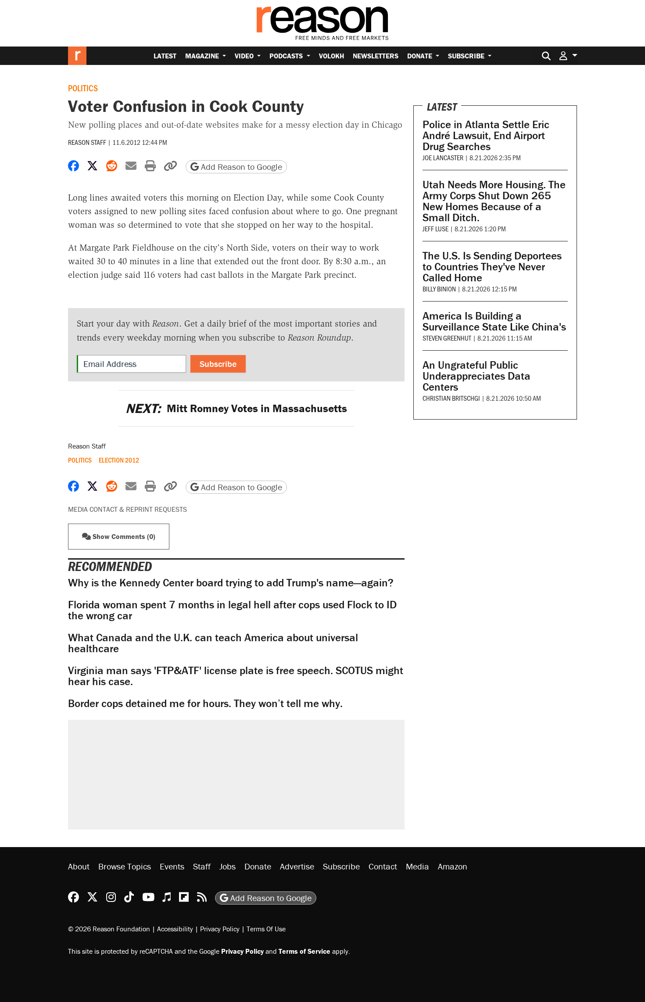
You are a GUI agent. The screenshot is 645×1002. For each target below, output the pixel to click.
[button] (568, 55)
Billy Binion (439, 288)
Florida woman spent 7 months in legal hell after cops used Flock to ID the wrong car (232, 610)
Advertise (297, 866)
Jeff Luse (435, 228)
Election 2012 (119, 459)
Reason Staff (87, 142)
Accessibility (175, 928)
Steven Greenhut (447, 337)
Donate (420, 55)
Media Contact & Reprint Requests (127, 509)
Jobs (227, 866)
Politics (83, 87)
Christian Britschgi (451, 397)
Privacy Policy (220, 928)
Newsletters (375, 55)
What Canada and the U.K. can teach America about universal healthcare (213, 643)
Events (172, 866)
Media (417, 866)
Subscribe (467, 55)
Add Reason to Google (240, 166)
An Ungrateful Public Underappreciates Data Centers (476, 376)
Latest (165, 55)
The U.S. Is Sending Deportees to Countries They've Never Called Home (492, 266)
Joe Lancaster (443, 157)
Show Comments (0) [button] (123, 536)
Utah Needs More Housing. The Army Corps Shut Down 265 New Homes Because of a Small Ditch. (494, 201)
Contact (383, 866)
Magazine (203, 55)
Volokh (331, 55)
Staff (202, 866)
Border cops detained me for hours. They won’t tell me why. (205, 703)
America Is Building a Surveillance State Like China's (494, 321)
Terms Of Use (266, 928)
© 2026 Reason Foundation (109, 928)
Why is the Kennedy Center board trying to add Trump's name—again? (231, 582)
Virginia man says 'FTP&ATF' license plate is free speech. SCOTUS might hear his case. (235, 676)
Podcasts (287, 55)
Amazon (452, 866)
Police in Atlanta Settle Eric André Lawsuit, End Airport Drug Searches (486, 135)
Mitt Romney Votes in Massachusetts (236, 408)
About (79, 866)
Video (245, 55)
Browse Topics (124, 866)
